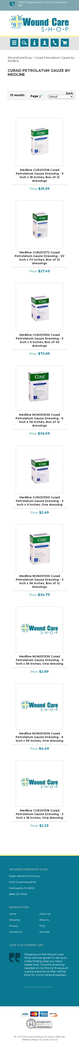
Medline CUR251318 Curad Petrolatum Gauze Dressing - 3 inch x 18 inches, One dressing (39, 814)
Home (12, 913)
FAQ (42, 925)
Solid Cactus (50, 1039)
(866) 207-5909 (18, 894)
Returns (44, 919)
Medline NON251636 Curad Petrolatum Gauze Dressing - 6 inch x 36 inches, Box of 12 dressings (39, 420)
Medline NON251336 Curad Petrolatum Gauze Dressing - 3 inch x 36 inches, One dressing (39, 660)
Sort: (69, 93)
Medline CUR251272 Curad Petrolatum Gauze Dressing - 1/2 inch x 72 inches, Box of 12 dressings (39, 258)
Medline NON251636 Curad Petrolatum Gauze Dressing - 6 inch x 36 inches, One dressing (39, 737)
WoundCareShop (20, 58)
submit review (43, 986)
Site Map (45, 931)
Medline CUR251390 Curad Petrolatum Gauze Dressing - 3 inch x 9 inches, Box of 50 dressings (39, 340)
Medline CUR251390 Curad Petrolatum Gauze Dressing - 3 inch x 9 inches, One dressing (39, 501)
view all (28, 986)
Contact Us (15, 931)
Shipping (14, 919)
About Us (45, 913)
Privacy (13, 925)
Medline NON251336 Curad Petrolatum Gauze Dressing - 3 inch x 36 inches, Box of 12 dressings (39, 581)
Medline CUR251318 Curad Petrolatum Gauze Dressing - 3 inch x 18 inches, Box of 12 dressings (39, 175)
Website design (30, 1039)
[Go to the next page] (43, 96)
